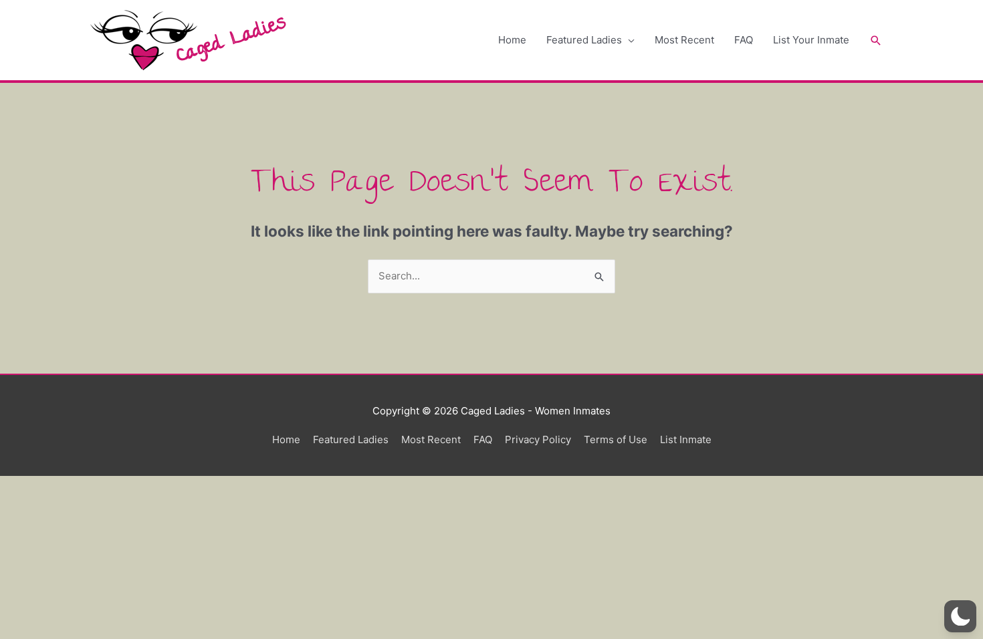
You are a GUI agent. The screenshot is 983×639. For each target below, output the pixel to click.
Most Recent (684, 39)
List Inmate (686, 439)
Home (512, 39)
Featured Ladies (584, 39)
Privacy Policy (538, 439)
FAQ (743, 39)
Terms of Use (615, 439)
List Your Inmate (811, 39)
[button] (876, 40)
